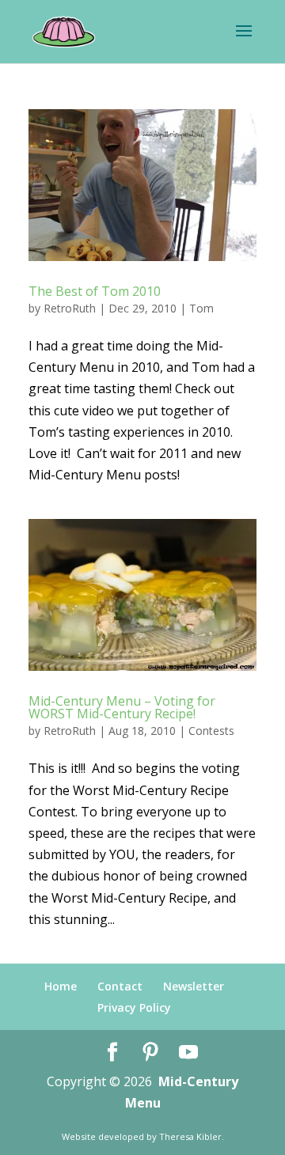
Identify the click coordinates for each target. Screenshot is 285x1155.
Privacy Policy (134, 1007)
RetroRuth (70, 308)
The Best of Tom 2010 (94, 291)
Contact (119, 986)
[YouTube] (188, 1052)
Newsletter (193, 986)
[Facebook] (112, 1052)
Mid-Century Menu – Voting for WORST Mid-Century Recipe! (121, 707)
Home (60, 986)
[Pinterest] (150, 1052)
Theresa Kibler (190, 1136)
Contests (211, 730)
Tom (201, 308)
